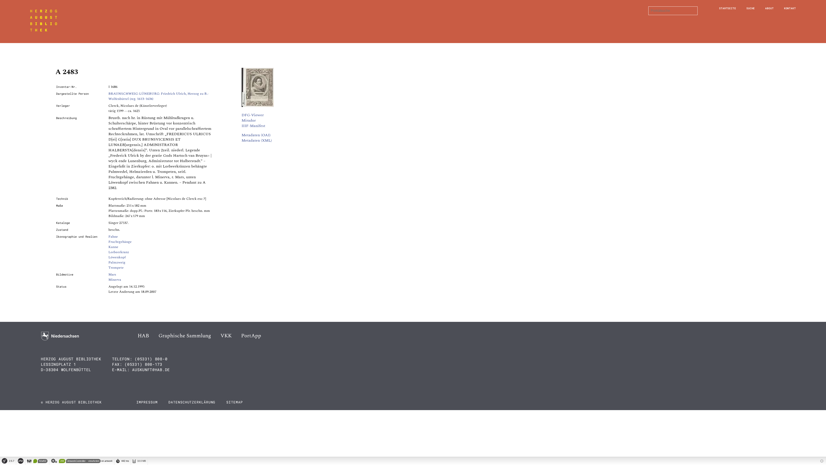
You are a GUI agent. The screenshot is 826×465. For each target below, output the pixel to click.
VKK (226, 336)
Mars (112, 274)
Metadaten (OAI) (256, 135)
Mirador (249, 120)
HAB (143, 336)
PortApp (251, 336)
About (769, 8)
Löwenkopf (117, 257)
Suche (750, 8)
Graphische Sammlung (185, 336)
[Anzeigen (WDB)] (258, 105)
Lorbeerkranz (118, 252)
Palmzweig (116, 262)
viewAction (93, 461)
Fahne (113, 236)
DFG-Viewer (253, 115)
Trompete (116, 267)
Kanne (113, 247)
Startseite (727, 8)
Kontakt (790, 8)
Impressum (146, 402)
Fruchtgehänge (120, 241)
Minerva (114, 279)
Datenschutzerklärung (191, 402)
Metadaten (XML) (257, 140)
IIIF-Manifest (253, 126)
